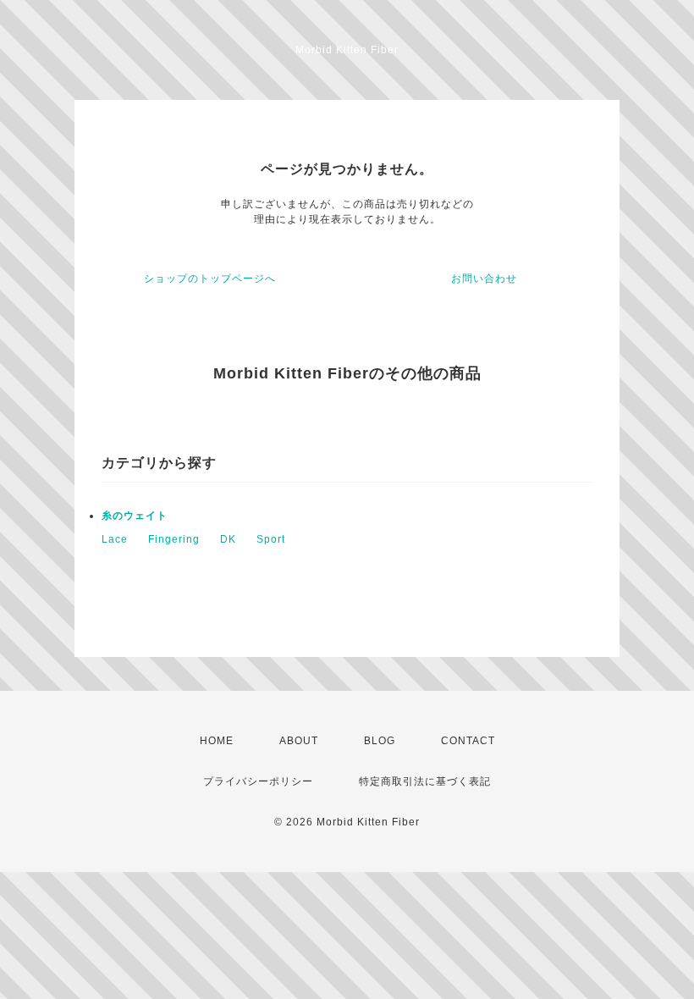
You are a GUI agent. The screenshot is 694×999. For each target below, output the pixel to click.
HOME (217, 741)
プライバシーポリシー (258, 781)
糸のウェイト (135, 516)
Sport (270, 539)
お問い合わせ (484, 278)
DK (228, 539)
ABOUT (298, 741)
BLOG (379, 741)
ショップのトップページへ (210, 278)
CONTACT (468, 741)
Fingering (174, 539)
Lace (115, 539)
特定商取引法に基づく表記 (425, 781)
